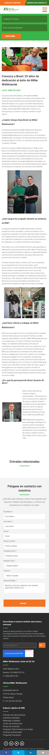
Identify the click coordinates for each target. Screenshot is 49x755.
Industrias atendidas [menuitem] (11, 718)
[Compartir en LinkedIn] (30, 752)
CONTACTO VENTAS (12, 3)
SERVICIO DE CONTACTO (37, 3)
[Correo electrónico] (43, 752)
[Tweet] (18, 752)
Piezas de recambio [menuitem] (11, 726)
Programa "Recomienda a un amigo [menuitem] (18, 729)
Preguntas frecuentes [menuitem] (12, 735)
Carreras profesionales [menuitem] (12, 732)
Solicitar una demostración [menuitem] (14, 715)
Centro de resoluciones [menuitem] (12, 723)
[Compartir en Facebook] (6, 752)
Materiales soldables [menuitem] (11, 721)
